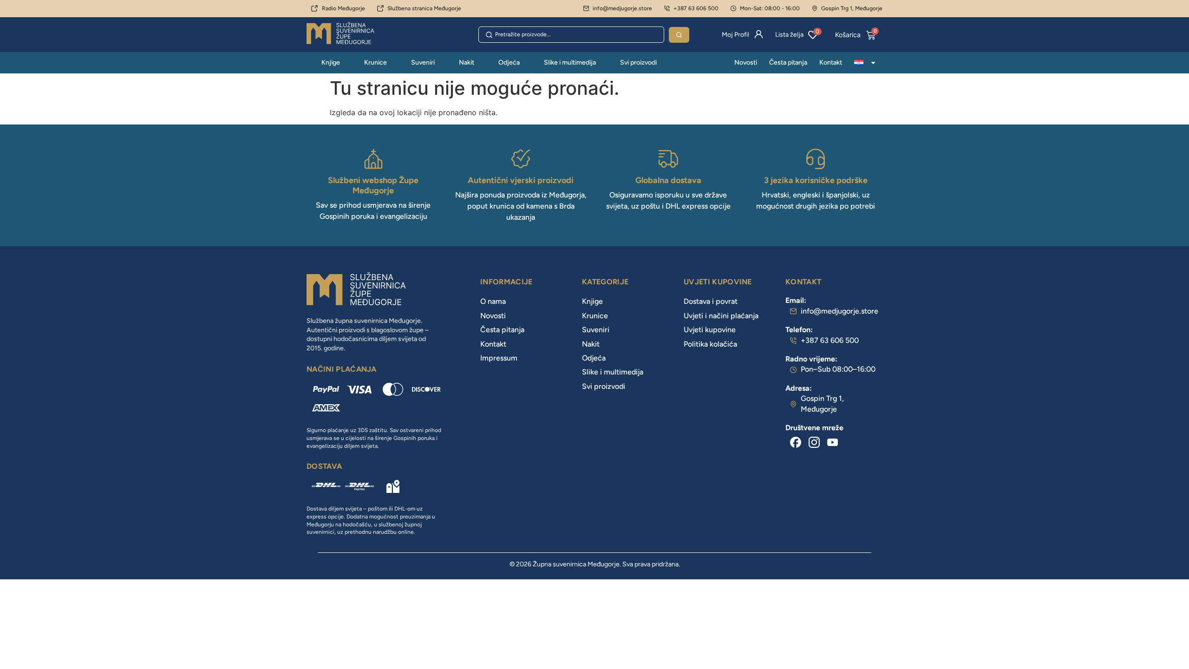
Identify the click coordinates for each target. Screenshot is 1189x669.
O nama (493, 301)
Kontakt (830, 62)
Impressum (498, 358)
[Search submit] (679, 35)
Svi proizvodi (638, 62)
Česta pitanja (788, 62)
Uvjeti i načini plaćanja (721, 315)
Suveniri (423, 62)
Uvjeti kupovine (710, 329)
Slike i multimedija (570, 62)
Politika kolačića (710, 344)
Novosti (745, 62)
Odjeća (509, 62)
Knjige (330, 62)
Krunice (375, 62)
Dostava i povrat (711, 301)
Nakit (466, 62)
